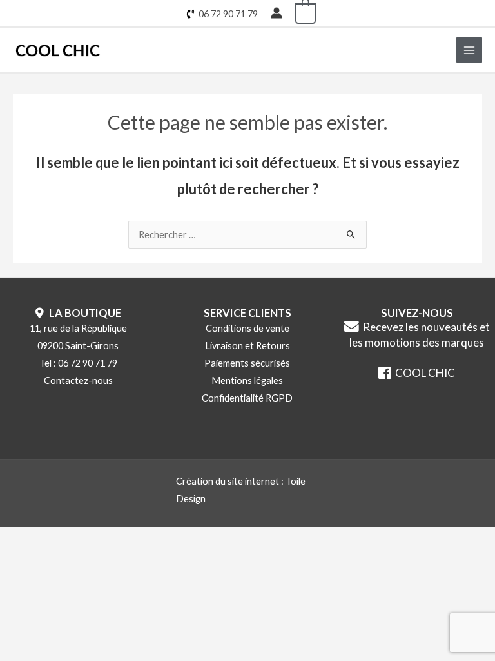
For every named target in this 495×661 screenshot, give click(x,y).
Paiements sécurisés (247, 363)
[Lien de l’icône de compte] (276, 13)
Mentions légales (247, 380)
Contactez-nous (78, 380)
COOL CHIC (423, 373)
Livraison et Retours (247, 345)
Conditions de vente (247, 328)
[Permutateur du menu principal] (469, 50)
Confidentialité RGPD (247, 397)
